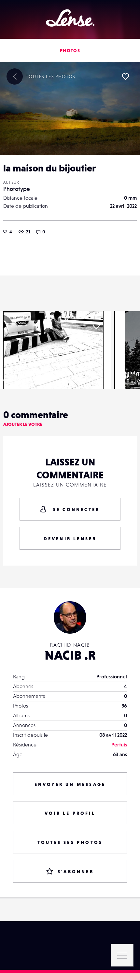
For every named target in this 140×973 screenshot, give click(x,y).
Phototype (16, 188)
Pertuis (119, 744)
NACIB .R (70, 655)
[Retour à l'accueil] (70, 18)
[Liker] (125, 76)
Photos (70, 50)
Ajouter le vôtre (22, 424)
